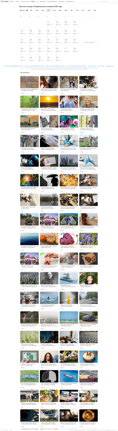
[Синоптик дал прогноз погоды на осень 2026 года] (69, 85)
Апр (48, 10)
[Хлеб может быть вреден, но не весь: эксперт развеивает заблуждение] (88, 261)
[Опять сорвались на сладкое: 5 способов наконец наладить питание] (88, 399)
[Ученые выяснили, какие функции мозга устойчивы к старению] (49, 379)
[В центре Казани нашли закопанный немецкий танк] (49, 124)
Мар (43, 10)
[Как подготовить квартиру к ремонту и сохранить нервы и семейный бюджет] (69, 340)
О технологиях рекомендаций (91, 430)
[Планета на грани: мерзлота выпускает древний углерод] (49, 144)
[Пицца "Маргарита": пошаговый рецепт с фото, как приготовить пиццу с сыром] (69, 183)
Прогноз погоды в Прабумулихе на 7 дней (55, 66)
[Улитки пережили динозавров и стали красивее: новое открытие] (29, 418)
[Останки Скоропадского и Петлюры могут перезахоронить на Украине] (49, 281)
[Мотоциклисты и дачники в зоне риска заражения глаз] (88, 144)
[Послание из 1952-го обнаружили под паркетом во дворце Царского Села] (29, 85)
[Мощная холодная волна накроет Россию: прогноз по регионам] (29, 183)
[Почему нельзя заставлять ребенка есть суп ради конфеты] (88, 85)
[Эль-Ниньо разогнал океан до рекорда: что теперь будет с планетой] (29, 242)
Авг (72, 10)
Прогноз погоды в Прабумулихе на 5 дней (34, 66)
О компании (6, 430)
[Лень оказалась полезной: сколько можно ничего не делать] (88, 183)
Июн (60, 10)
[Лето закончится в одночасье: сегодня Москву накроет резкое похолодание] (69, 163)
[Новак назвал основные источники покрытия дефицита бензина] (88, 301)
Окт (83, 10)
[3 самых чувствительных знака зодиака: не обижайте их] (69, 261)
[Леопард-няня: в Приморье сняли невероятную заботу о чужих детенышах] (29, 105)
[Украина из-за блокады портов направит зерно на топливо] (88, 222)
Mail (2, 430)
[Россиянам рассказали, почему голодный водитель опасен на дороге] (88, 203)
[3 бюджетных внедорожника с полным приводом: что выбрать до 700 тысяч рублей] (49, 418)
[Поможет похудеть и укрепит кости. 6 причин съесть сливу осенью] (69, 124)
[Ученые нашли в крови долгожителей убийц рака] (29, 163)
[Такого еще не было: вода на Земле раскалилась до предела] (49, 105)
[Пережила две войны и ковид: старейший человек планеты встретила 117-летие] (88, 105)
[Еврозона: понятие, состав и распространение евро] (29, 360)
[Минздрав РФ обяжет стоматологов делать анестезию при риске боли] (69, 281)
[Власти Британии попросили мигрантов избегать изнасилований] (29, 124)
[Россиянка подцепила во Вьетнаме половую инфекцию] (88, 124)
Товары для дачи (109, 66)
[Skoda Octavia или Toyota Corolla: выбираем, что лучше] (88, 320)
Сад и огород (101, 66)
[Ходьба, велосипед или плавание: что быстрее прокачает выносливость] (69, 379)
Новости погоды (92, 66)
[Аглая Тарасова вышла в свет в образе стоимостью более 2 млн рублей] (49, 360)
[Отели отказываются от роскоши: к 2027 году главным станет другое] (69, 222)
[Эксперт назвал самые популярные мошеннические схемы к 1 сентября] (49, 340)
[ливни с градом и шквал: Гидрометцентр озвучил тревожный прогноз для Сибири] (69, 301)
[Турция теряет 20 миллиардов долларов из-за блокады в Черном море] (88, 379)
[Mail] (2, 1)
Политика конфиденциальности (79, 430)
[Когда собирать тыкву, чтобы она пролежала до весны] (49, 242)
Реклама (10, 430)
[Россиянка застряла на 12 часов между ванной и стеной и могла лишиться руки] (69, 144)
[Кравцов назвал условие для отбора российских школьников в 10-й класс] (29, 399)
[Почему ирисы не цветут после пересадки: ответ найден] (88, 242)
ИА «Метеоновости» (113, 430)
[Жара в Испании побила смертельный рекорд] (88, 281)
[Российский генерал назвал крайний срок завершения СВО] (29, 222)
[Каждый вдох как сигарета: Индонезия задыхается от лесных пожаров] (49, 320)
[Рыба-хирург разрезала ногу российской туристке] (69, 320)
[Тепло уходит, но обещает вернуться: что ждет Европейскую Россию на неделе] (29, 340)
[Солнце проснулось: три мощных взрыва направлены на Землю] (88, 418)
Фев (37, 10)
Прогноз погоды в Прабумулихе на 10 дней (76, 66)
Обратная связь (101, 430)
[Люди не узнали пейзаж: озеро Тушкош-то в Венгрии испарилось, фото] (88, 340)
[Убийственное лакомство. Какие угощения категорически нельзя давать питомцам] (49, 85)
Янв (31, 10)
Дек (95, 10)
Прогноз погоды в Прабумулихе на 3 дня (14, 66)
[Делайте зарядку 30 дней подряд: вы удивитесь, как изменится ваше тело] (29, 320)
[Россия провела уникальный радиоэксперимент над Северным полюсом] (49, 301)
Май (54, 10)
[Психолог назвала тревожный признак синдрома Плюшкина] (69, 203)
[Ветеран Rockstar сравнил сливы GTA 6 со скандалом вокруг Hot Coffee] (69, 418)
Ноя (89, 10)
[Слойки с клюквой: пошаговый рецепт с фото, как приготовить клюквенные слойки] (49, 399)
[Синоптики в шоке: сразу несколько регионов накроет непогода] (29, 144)
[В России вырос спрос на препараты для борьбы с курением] (69, 105)
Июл (66, 10)
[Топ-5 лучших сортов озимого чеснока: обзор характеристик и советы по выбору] (69, 360)
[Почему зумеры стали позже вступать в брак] (29, 203)
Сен (77, 10)
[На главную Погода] (6, 1)
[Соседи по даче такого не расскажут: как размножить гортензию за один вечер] (49, 222)
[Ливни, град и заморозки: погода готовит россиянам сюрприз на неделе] (29, 281)
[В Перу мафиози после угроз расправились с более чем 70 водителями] (29, 301)
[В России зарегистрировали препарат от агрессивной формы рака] (88, 163)
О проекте (71, 430)
